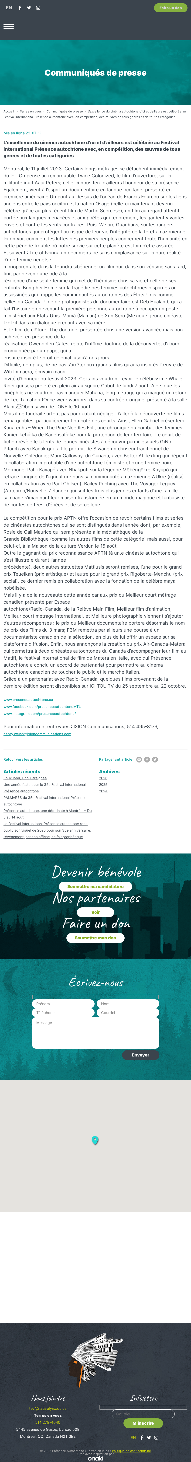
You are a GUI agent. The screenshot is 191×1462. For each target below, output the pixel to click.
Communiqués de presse (65, 111)
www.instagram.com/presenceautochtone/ (39, 713)
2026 (103, 778)
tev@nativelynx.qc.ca (48, 1408)
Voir (95, 912)
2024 (103, 791)
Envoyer (140, 1055)
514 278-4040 (47, 1422)
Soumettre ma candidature (95, 886)
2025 (103, 784)
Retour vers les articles (23, 759)
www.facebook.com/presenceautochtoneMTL (42, 706)
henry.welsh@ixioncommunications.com (37, 734)
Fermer (182, 1194)
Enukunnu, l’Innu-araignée (25, 778)
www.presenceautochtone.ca (28, 699)
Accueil (9, 111)
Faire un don (171, 8)
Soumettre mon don (95, 937)
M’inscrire (143, 1423)
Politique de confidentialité (131, 1451)
